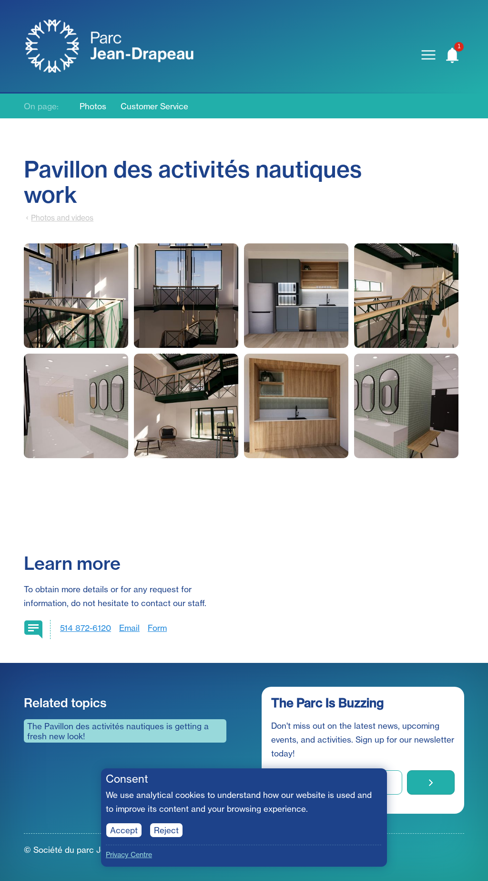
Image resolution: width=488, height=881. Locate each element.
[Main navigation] (428, 55)
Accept (124, 830)
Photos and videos (62, 217)
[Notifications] (452, 55)
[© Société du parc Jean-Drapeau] (79, 295)
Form (157, 628)
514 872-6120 (85, 628)
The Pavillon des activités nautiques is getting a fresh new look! (118, 731)
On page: (41, 106)
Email (129, 628)
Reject (166, 830)
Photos (93, 106)
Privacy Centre (129, 854)
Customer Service (154, 106)
